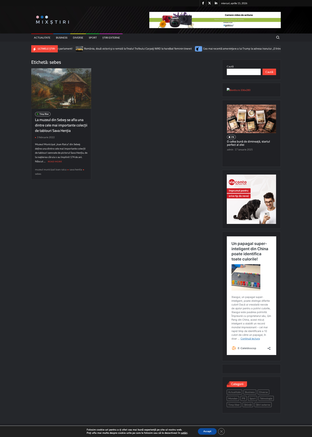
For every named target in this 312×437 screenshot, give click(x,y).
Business (61, 37)
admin (230, 149)
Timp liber (44, 114)
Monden (233, 398)
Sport (93, 37)
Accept (207, 431)
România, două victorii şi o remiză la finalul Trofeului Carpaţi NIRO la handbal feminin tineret (125, 48)
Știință (248, 404)
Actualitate (42, 37)
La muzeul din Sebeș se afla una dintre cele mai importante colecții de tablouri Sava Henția (61, 125)
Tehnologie (266, 398)
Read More (55, 161)
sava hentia (76, 169)
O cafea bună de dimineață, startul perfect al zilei (248, 143)
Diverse (78, 37)
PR (232, 137)
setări (184, 433)
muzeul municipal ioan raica (50, 169)
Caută (230, 66)
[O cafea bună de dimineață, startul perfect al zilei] (251, 119)
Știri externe (111, 37)
